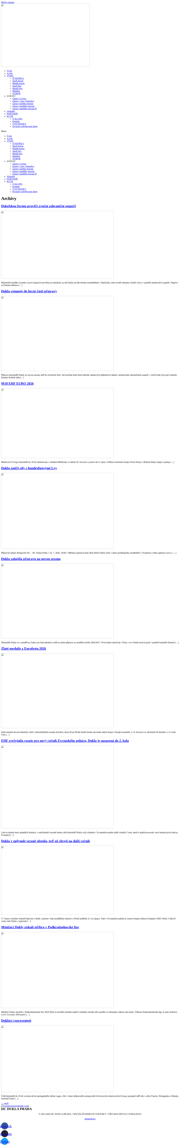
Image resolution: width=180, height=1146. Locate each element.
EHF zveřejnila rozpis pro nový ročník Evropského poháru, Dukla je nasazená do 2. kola (65, 740)
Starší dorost (17, 81)
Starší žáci (16, 86)
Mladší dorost (18, 83)
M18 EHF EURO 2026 (17, 383)
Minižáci (16, 91)
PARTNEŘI (12, 114)
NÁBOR (16, 93)
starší (4, 1103)
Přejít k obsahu (7, 2)
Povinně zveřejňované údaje (24, 126)
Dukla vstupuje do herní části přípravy (29, 291)
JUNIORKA (18, 78)
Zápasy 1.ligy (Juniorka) (23, 101)
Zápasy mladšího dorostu (23, 106)
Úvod (9, 71)
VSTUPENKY (19, 124)
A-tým (10, 73)
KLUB (10, 116)
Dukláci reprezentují (16, 1020)
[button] (90, 131)
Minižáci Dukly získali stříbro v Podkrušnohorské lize (40, 927)
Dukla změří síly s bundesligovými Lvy (29, 468)
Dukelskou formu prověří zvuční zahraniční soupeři (38, 206)
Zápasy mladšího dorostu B (24, 108)
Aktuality (11, 111)
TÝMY (10, 76)
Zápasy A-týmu (19, 98)
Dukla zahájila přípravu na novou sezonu (30, 559)
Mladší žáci (17, 88)
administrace (90, 1119)
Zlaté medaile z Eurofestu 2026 (23, 648)
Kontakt (16, 121)
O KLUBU (17, 119)
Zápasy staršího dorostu (22, 103)
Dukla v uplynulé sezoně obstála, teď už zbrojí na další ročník (45, 841)
